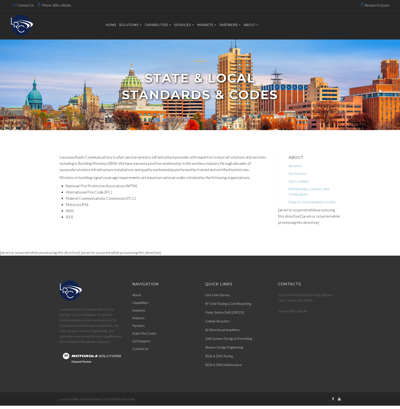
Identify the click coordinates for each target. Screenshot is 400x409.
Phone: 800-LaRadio (56, 5)
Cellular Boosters (217, 321)
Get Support (141, 341)
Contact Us (26, 5)
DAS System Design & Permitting (228, 338)
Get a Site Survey (217, 295)
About (249, 25)
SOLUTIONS (129, 25)
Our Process (297, 173)
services (182, 25)
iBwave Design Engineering (224, 347)
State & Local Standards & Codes (312, 202)
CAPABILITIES (156, 25)
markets (205, 25)
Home (111, 25)
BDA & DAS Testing (219, 356)
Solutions (138, 310)
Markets (138, 318)
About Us (295, 166)
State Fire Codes (144, 333)
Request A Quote (377, 5)
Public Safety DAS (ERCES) (224, 312)
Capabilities (140, 302)
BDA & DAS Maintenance (223, 365)
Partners (228, 25)
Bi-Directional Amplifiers (222, 330)
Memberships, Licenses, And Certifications (309, 191)
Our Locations (299, 181)
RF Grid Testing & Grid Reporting (228, 304)
